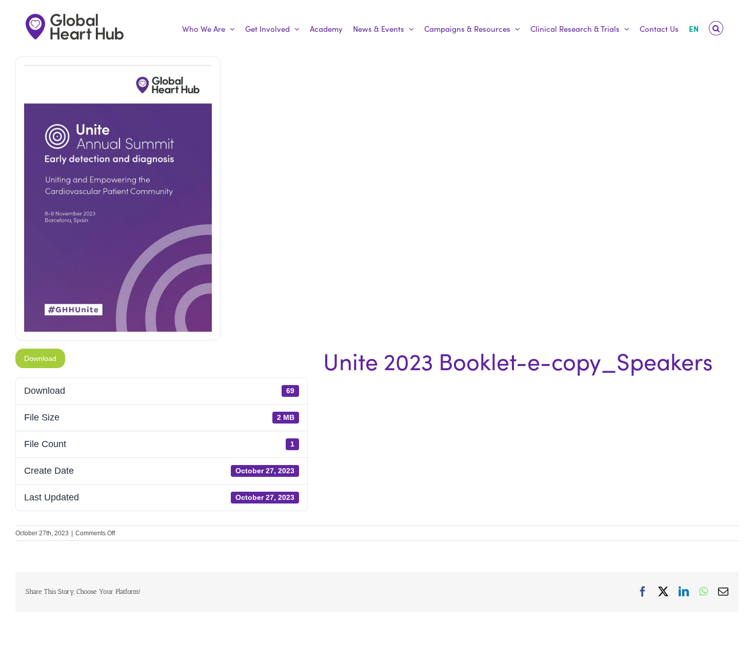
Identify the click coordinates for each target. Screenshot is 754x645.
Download (40, 358)
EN (694, 28)
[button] (716, 28)
